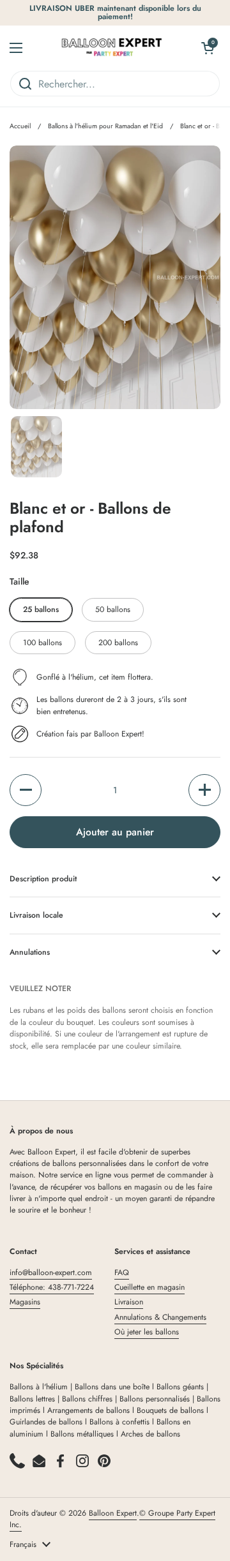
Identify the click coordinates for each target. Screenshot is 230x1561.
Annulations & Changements (160, 1317)
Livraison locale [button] (36, 915)
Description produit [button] (43, 879)
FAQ (121, 1272)
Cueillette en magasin (149, 1287)
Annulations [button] (30, 952)
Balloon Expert (113, 1513)
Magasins (25, 1302)
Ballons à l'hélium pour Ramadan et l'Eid (105, 126)
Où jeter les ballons (146, 1332)
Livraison (128, 1302)
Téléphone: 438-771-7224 (52, 1287)
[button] (26, 790)
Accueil (20, 126)
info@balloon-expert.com (51, 1272)
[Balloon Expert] (112, 48)
